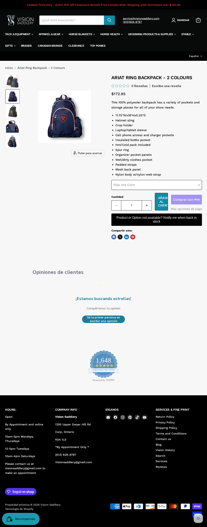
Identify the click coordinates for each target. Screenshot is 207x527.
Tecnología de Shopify (19, 508)
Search (160, 455)
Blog (159, 444)
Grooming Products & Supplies (151, 34)
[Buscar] (109, 20)
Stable (186, 34)
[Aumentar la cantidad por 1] (147, 205)
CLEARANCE (76, 45)
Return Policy (165, 416)
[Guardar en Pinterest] (132, 237)
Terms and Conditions (171, 433)
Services (161, 461)
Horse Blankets (81, 34)
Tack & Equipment (18, 34)
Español (194, 56)
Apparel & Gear (50, 34)
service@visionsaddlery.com (141, 18)
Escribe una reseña (166, 86)
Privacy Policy (165, 422)
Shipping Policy (166, 427)
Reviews (161, 466)
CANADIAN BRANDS (50, 45)
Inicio (9, 68)
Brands (26, 45)
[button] (181, 20)
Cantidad (117, 196)
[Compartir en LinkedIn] (126, 237)
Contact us (163, 439)
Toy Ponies (97, 45)
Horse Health (110, 34)
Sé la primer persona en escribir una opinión (103, 319)
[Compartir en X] (120, 237)
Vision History (165, 450)
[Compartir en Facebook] (113, 237)
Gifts (9, 45)
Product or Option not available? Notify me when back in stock (156, 219)
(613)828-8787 (132, 21)
